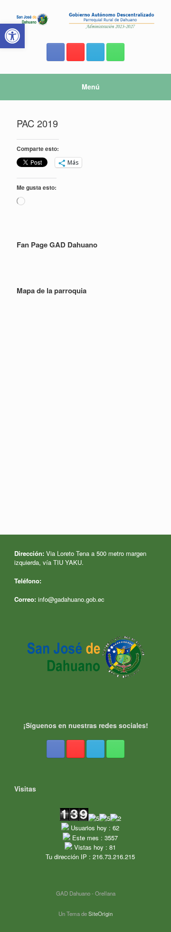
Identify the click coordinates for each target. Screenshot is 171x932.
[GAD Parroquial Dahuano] (85, 19)
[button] (12, 36)
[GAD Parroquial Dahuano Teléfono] (115, 52)
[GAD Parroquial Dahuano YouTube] (75, 52)
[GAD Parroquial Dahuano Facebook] (56, 52)
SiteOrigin (100, 913)
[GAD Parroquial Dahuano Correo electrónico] (95, 52)
